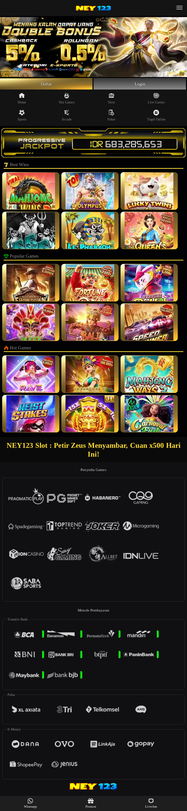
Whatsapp (30, 806)
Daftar (46, 83)
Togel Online (156, 119)
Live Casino (156, 102)
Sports (22, 119)
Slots (111, 102)
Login (140, 83)
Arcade (67, 119)
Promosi (90, 806)
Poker (111, 119)
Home (22, 102)
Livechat (151, 806)
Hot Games (67, 102)
